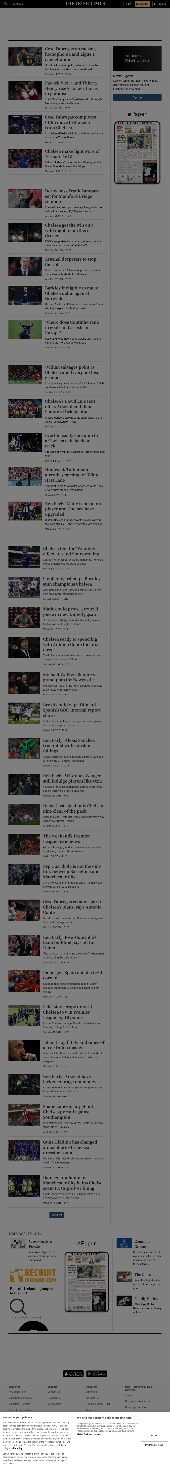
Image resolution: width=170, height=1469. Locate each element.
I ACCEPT (154, 1435)
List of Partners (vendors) (89, 1434)
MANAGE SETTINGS (154, 1445)
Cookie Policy (15, 1448)
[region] (85, 1440)
